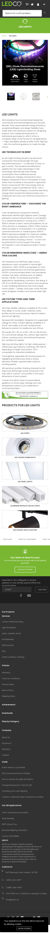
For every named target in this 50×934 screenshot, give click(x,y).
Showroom (7, 743)
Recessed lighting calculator (14, 830)
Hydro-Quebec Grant (11, 633)
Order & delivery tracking (13, 657)
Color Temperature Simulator (15, 812)
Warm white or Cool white (13, 767)
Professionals (8, 639)
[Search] (44, 13)
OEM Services (8, 645)
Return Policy (7, 690)
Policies (5, 665)
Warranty (6, 672)
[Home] (33, 4)
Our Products (8, 612)
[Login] (39, 4)
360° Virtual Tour (9, 824)
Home (4, 36)
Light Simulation (9, 627)
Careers (5, 755)
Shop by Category (10, 721)
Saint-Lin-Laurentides (27, 539)
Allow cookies (24, 928)
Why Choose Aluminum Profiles (16, 773)
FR (44, 4)
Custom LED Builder (10, 836)
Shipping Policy (8, 696)
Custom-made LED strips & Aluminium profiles (22, 797)
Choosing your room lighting (14, 791)
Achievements (8, 704)
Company (6, 730)
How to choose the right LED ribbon (17, 779)
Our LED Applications (12, 805)
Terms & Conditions (11, 678)
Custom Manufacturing (12, 621)
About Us (6, 737)
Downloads (7, 713)
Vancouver (7, 539)
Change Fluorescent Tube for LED (17, 785)
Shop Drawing (8, 818)
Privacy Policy (8, 684)
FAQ (4, 651)
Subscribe (42, 590)
